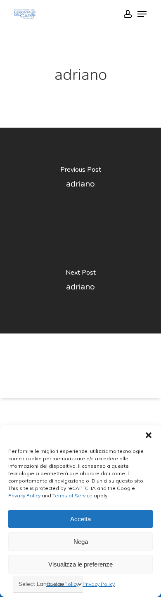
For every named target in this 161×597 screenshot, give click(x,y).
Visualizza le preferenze (80, 564)
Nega (80, 541)
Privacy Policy (24, 495)
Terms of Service (71, 495)
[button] (148, 435)
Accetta (80, 518)
